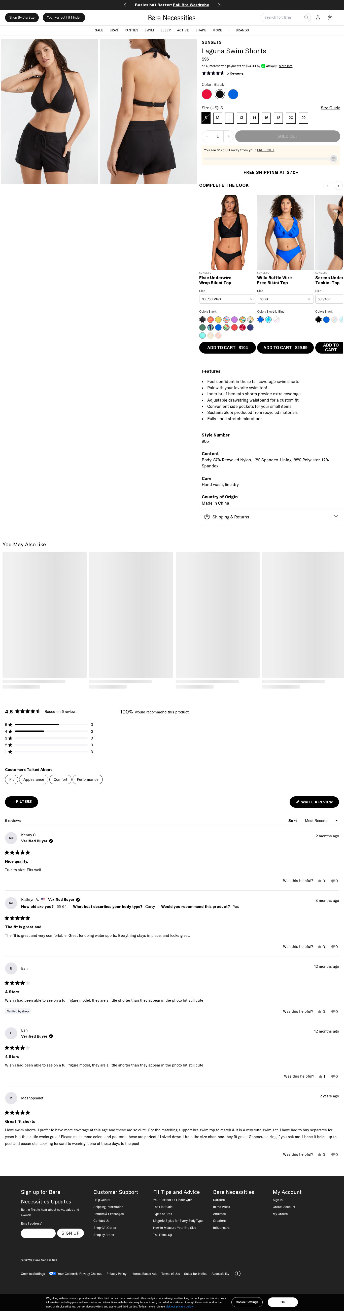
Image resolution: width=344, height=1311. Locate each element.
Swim (149, 30)
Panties (132, 30)
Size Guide (330, 107)
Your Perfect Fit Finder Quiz (172, 1200)
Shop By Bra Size (22, 18)
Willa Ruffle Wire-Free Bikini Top (275, 280)
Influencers (221, 1228)
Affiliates (219, 1214)
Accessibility (220, 1274)
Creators (219, 1221)
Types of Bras (162, 1214)
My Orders (280, 1214)
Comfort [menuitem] (60, 779)
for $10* (173, 4)
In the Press (221, 1207)
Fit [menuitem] (11, 779)
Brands (242, 30)
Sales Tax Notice (196, 1274)
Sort (293, 820)
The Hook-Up (162, 1235)
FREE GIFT (265, 150)
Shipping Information (108, 1207)
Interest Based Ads (143, 1274)
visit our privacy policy (179, 1306)
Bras (114, 30)
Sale (99, 30)
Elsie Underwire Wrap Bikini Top (215, 280)
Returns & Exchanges (108, 1214)
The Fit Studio (163, 1207)
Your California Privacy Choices (79, 1274)
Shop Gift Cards (104, 1228)
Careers (219, 1200)
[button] (331, 17)
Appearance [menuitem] (33, 779)
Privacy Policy (116, 1274)
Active (183, 30)
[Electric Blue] (233, 97)
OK (283, 1302)
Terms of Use (170, 1274)
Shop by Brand (103, 1235)
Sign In (278, 1200)
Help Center (102, 1200)
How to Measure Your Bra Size (174, 1228)
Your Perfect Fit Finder (64, 18)
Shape (201, 30)
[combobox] (227, 299)
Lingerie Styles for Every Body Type (178, 1221)
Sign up (70, 1233)
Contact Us (101, 1221)
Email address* (31, 1223)
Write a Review (319, 803)
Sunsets (212, 42)
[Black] (220, 97)
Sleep (165, 30)
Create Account (284, 1207)
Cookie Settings (247, 1302)
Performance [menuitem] (87, 779)
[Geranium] (207, 97)
